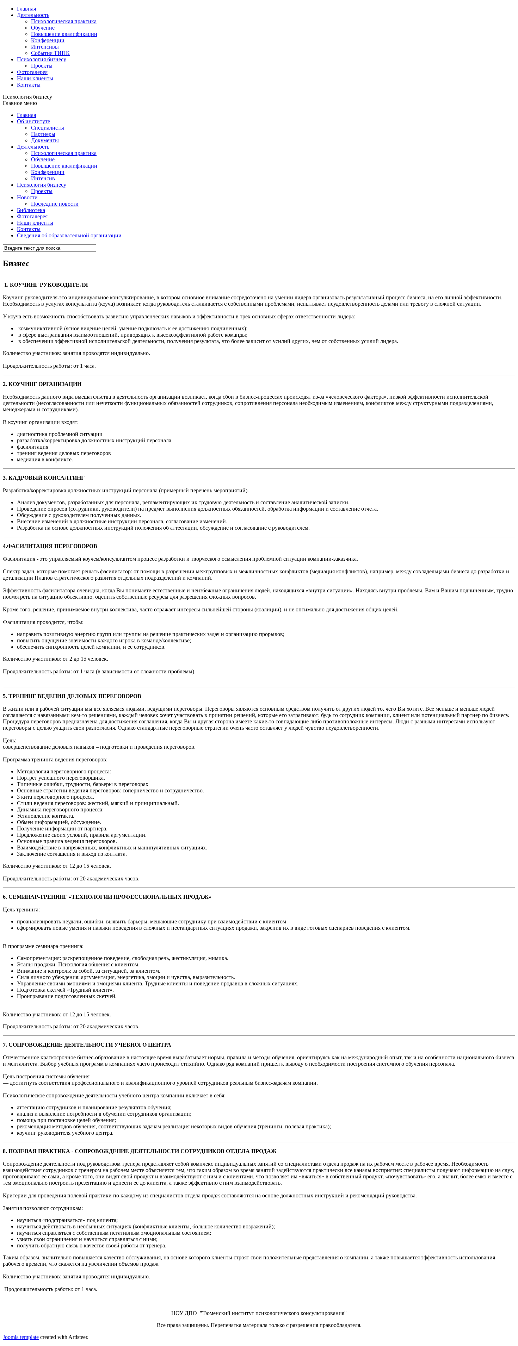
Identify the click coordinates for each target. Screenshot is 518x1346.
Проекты (42, 66)
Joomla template (21, 1337)
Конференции (47, 40)
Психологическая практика (64, 21)
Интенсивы (45, 47)
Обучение (43, 28)
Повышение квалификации (64, 34)
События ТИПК (50, 53)
